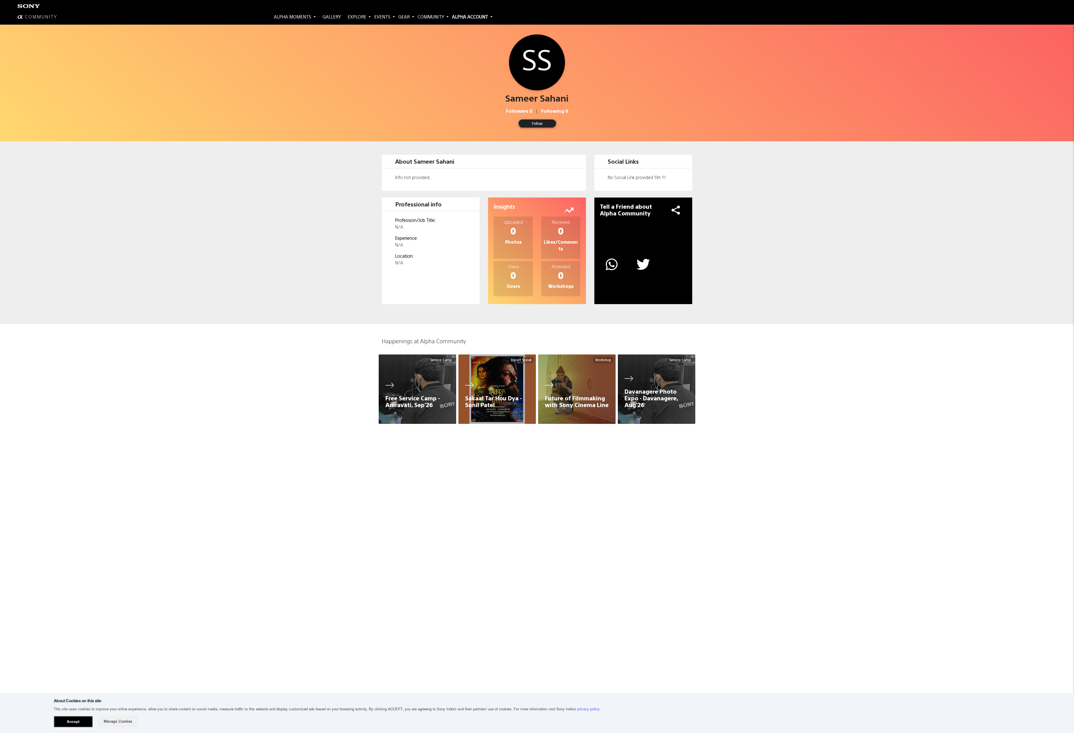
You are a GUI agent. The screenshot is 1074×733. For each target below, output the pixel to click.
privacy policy (588, 708)
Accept (73, 721)
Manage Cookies (118, 721)
